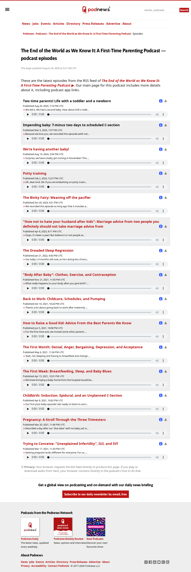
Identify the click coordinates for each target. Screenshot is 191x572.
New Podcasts (95, 539)
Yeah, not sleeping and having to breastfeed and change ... (57, 356)
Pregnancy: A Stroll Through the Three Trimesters (64, 419)
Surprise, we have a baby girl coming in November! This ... (57, 158)
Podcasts (41, 33)
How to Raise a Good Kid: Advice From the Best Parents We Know (77, 323)
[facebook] (151, 563)
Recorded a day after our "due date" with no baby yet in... (56, 428)
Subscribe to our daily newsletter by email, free (95, 494)
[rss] (168, 563)
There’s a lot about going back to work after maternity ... (56, 307)
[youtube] (159, 563)
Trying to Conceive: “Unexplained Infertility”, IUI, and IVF (70, 443)
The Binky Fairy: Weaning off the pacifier (57, 197)
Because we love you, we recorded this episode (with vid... (57, 134)
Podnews (28, 33)
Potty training (34, 173)
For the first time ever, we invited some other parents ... (55, 331)
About (126, 24)
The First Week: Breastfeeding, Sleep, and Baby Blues (67, 371)
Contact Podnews (58, 566)
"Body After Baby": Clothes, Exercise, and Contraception (69, 274)
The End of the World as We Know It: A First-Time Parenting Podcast (90, 33)
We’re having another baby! (46, 149)
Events (46, 24)
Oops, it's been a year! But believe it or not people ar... (54, 235)
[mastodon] (146, 563)
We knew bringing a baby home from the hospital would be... (59, 380)
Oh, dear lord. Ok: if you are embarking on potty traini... (56, 182)
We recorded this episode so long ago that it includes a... (56, 206)
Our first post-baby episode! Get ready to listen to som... (56, 404)
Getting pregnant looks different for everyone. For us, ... (56, 452)
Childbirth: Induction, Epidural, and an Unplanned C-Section (72, 395)
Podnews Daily (29, 539)
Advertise (113, 24)
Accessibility (38, 566)
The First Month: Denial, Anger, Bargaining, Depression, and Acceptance (83, 347)
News (26, 24)
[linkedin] (155, 563)
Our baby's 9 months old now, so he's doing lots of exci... (56, 259)
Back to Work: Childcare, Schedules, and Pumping (64, 299)
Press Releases (93, 24)
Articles (58, 24)
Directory (73, 24)
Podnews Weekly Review (68, 539)
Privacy (25, 566)
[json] (164, 563)
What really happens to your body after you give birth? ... (56, 283)
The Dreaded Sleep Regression (48, 250)
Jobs (35, 24)
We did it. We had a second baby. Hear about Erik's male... (57, 109)
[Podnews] (84, 10)
